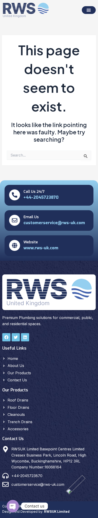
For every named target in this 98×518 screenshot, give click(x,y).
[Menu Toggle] (88, 10)
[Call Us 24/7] (14, 194)
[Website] (14, 245)
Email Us (31, 217)
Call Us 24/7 (34, 191)
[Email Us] (14, 220)
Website (30, 242)
